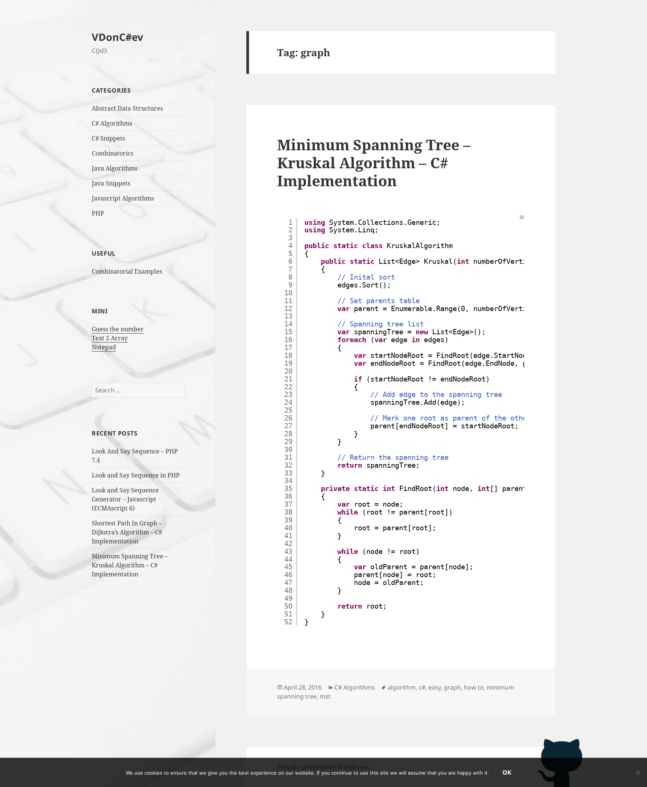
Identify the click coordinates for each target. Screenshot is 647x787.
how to (474, 687)
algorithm (402, 687)
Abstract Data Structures (127, 108)
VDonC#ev (117, 37)
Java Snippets (111, 183)
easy (434, 687)
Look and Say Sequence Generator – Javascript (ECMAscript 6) (125, 499)
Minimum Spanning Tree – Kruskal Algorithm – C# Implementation (130, 565)
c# (422, 687)
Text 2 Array (110, 338)
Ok (506, 772)
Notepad (104, 347)
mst (325, 696)
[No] (637, 772)
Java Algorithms (114, 168)
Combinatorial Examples (127, 271)
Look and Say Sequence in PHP (136, 475)
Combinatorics (112, 153)
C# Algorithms (112, 123)
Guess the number (118, 329)
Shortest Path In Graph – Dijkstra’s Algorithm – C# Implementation (127, 532)
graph (452, 687)
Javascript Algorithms (123, 198)
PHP (98, 213)
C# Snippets (108, 138)
